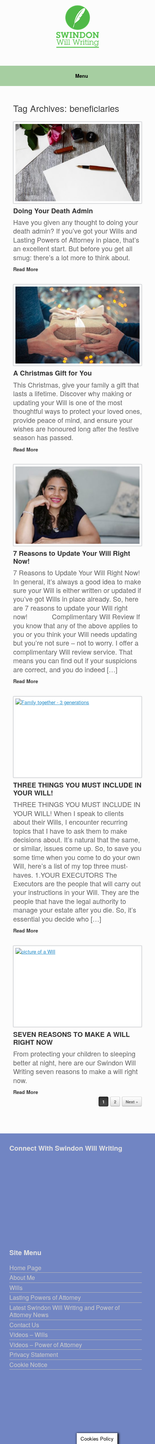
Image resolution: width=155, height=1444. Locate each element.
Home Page (25, 1268)
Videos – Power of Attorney (45, 1345)
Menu (81, 75)
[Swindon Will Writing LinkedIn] (32, 1163)
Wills (16, 1288)
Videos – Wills (28, 1335)
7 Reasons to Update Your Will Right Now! (71, 557)
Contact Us (24, 1325)
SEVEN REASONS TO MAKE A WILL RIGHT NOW (71, 1038)
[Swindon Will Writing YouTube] (42, 1163)
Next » (132, 1102)
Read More (26, 269)
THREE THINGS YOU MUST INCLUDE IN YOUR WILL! (77, 789)
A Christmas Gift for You (52, 373)
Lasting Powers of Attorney (45, 1298)
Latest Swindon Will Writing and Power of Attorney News (64, 1311)
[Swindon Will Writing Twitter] (22, 1163)
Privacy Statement (33, 1355)
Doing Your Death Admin (53, 211)
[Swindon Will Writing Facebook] (12, 1163)
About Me (22, 1278)
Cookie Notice (28, 1365)
